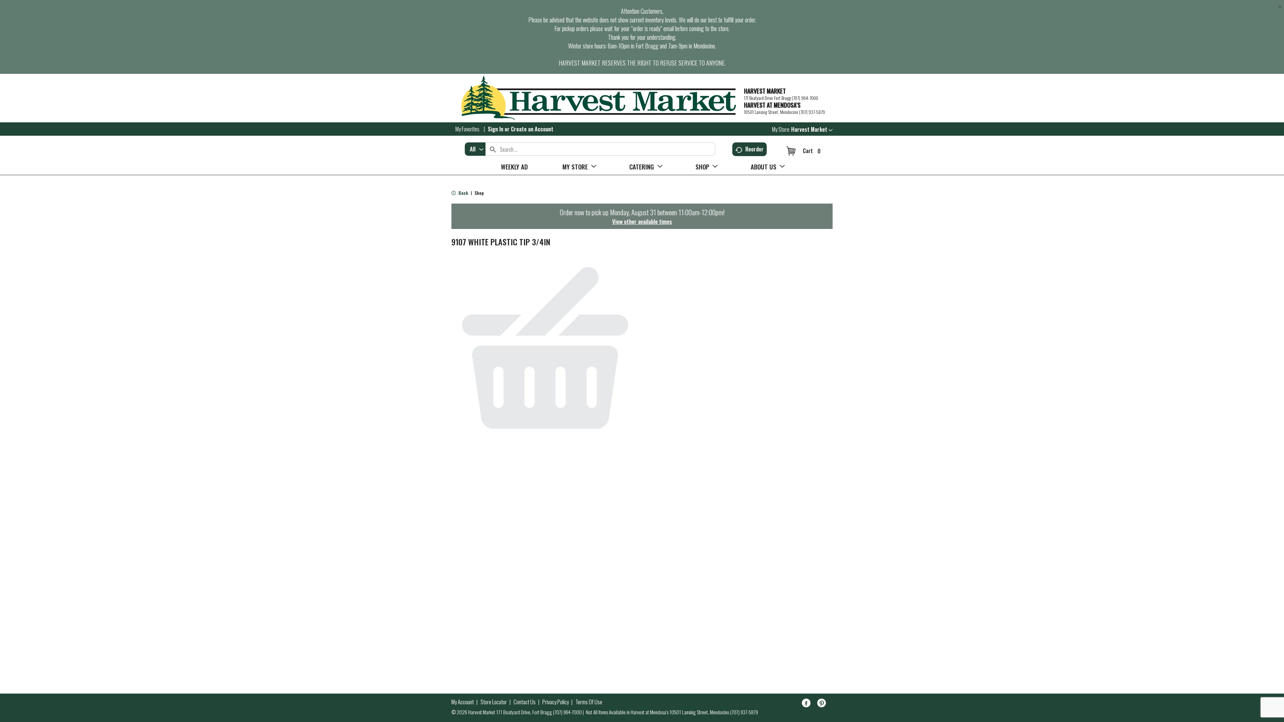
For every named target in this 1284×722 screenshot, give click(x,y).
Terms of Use (588, 702)
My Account (462, 702)
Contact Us (525, 702)
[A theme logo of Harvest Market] (594, 98)
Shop (479, 192)
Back (462, 192)
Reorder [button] (754, 149)
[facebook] (806, 704)
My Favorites (467, 129)
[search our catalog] (493, 149)
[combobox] (475, 149)
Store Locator (493, 702)
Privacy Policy (555, 702)
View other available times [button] (642, 221)
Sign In (495, 129)
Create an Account (532, 129)
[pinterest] (821, 704)
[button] (812, 129)
